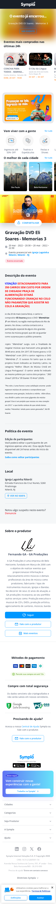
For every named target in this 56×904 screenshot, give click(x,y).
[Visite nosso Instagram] (24, 849)
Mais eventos (30, 633)
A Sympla (9, 829)
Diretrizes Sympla (26, 877)
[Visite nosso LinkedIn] (17, 849)
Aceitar (40, 897)
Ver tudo (48, 131)
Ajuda (7, 837)
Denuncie (10, 513)
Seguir (30, 615)
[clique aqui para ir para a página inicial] (28, 4)
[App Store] (19, 765)
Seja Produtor (11, 821)
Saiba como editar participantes (22, 457)
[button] (9, 890)
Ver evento (28, 31)
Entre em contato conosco (36, 870)
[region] (28, 894)
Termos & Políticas (41, 891)
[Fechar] (52, 887)
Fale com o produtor (30, 624)
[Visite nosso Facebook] (39, 849)
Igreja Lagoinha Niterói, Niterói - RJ (29, 253)
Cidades (8, 804)
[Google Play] (34, 765)
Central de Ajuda (30, 726)
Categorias (10, 812)
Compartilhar (30, 222)
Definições (16, 897)
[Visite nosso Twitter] (32, 849)
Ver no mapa (17, 495)
